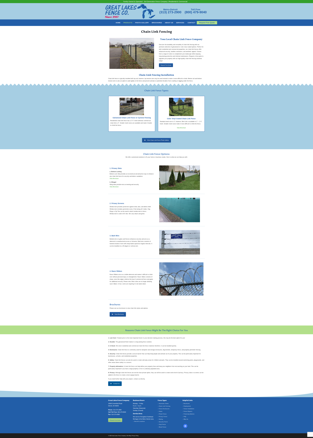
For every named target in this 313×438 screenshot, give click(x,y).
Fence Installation (189, 408)
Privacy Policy (135, 435)
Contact (191, 22)
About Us (169, 22)
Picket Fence (163, 414)
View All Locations (139, 421)
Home (118, 22)
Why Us (186, 419)
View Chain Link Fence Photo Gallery (158, 140)
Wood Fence (163, 427)
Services (180, 22)
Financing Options (189, 414)
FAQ (185, 416)
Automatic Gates (164, 403)
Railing (161, 419)
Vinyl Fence (162, 424)
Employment (187, 406)
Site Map (129, 435)
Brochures (157, 22)
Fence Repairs (188, 411)
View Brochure (181, 128)
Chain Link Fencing (164, 406)
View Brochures (119, 314)
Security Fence (163, 421)
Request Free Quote (166, 65)
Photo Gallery (142, 22)
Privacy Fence (163, 416)
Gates (160, 411)
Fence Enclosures (164, 408)
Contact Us (116, 383)
